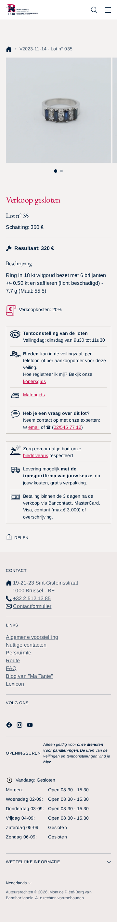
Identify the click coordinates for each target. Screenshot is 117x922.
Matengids (34, 394)
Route (13, 660)
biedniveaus (35, 455)
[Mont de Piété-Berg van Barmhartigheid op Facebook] (10, 726)
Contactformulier (32, 606)
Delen (21, 537)
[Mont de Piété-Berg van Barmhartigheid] (22, 9)
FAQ (11, 668)
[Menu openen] (107, 10)
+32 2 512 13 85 (32, 598)
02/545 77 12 (67, 427)
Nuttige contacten (26, 645)
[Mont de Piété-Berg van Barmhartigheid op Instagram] (20, 726)
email (33, 427)
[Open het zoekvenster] (93, 10)
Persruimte (18, 652)
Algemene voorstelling (32, 637)
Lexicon (15, 684)
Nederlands (16, 883)
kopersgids (34, 381)
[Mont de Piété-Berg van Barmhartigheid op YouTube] (30, 726)
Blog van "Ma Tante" (29, 676)
